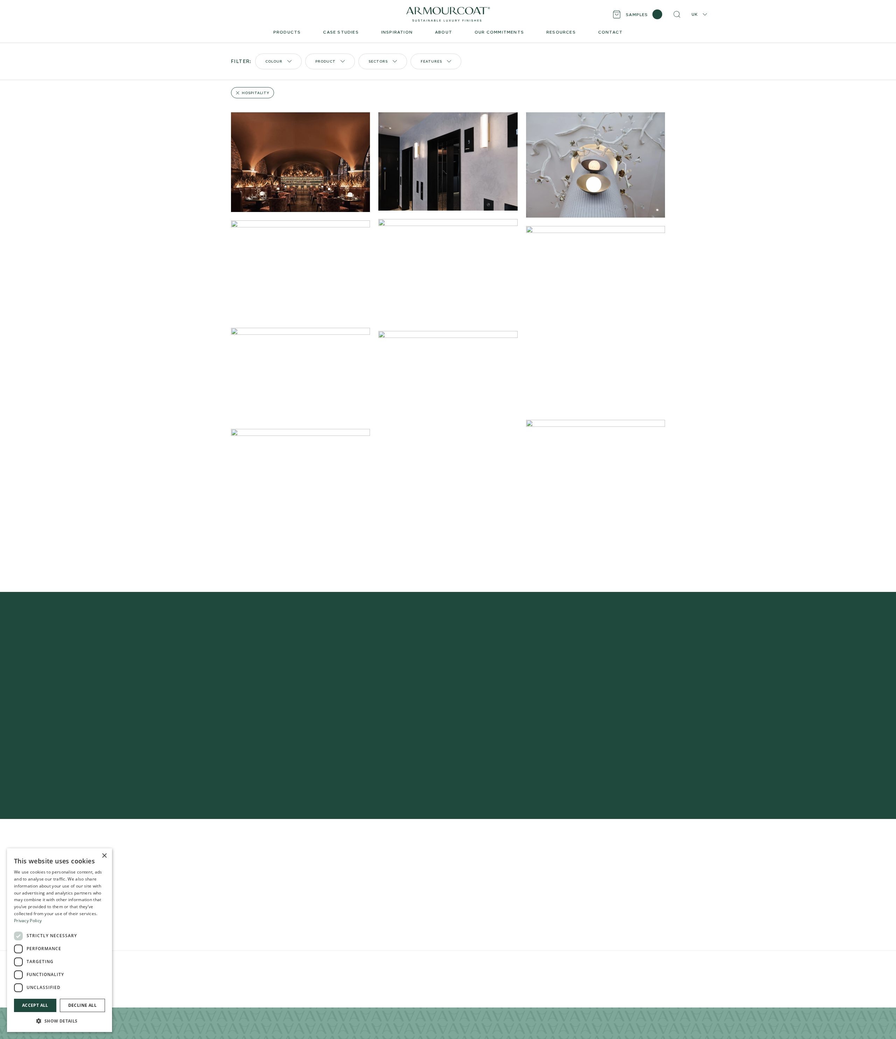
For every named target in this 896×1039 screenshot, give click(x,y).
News (471, 909)
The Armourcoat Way (491, 853)
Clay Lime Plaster (252, 876)
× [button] (104, 855)
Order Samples (366, 876)
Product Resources (372, 865)
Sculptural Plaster (253, 898)
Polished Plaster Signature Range (273, 865)
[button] (59, 1021)
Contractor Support (373, 853)
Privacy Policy (315, 964)
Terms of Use (343, 964)
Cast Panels (246, 909)
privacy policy (553, 746)
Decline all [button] (82, 1005)
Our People (478, 876)
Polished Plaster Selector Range (272, 853)
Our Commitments (487, 887)
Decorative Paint (252, 921)
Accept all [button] (35, 1005)
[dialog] (59, 940)
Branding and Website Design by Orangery (441, 964)
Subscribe (563, 725)
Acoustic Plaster (252, 887)
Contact (474, 898)
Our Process (480, 865)
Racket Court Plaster (257, 932)
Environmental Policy (378, 964)
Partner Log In (623, 905)
